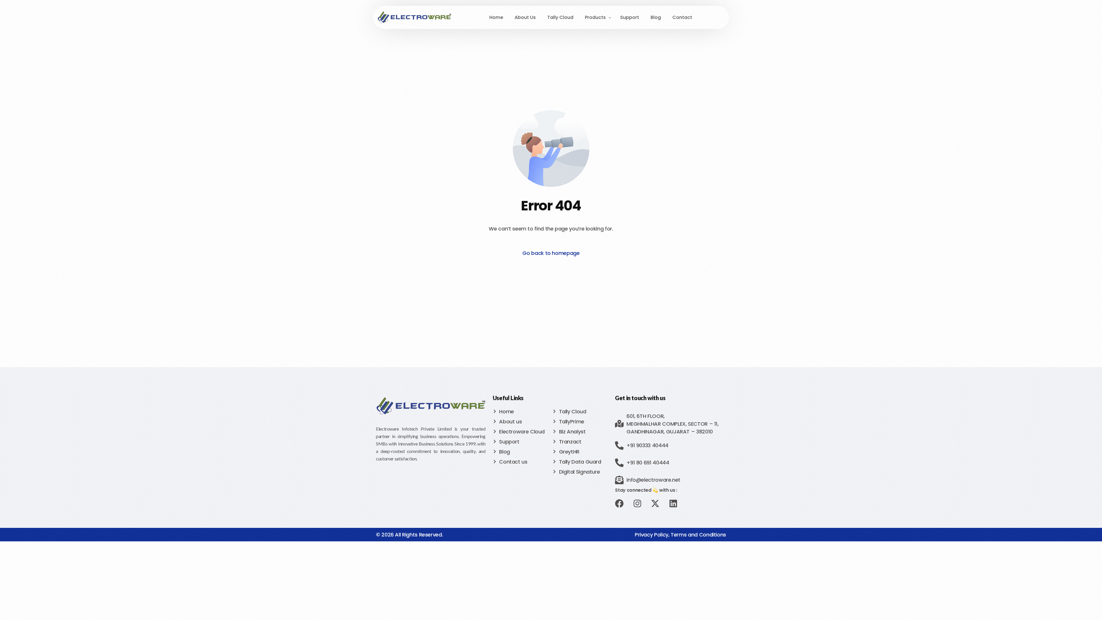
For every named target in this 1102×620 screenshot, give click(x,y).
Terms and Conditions (698, 534)
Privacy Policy (651, 534)
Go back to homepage (550, 253)
